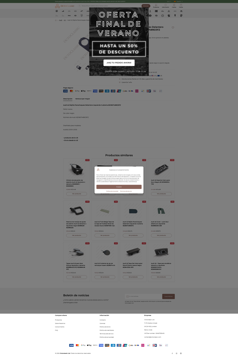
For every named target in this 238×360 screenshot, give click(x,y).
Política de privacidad (112, 191)
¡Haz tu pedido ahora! (119, 63)
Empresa (147, 315)
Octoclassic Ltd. (65, 353)
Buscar (145, 6)
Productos (58, 320)
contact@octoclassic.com (152, 337)
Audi (60, 20)
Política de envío (105, 327)
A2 (65, 20)
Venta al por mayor (82, 99)
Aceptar (119, 187)
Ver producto (76, 193)
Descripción (67, 99)
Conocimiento (59, 327)
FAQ (56, 330)
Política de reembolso (107, 330)
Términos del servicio (126, 191)
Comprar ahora (61, 315)
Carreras (102, 323)
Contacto (103, 320)
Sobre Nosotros (60, 323)
